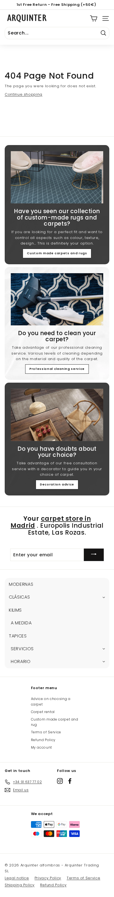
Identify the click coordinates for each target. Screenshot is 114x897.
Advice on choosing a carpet (51, 701)
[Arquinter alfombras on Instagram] (60, 781)
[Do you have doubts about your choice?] (57, 415)
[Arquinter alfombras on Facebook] (70, 781)
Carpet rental (43, 711)
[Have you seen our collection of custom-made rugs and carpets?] (57, 177)
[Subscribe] (94, 555)
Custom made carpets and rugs (57, 253)
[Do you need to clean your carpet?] (57, 299)
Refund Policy (43, 739)
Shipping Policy (20, 885)
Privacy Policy (48, 878)
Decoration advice (57, 484)
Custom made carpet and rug (54, 722)
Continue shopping (23, 94)
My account (41, 747)
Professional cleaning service (57, 369)
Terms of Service (46, 732)
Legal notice (17, 878)
